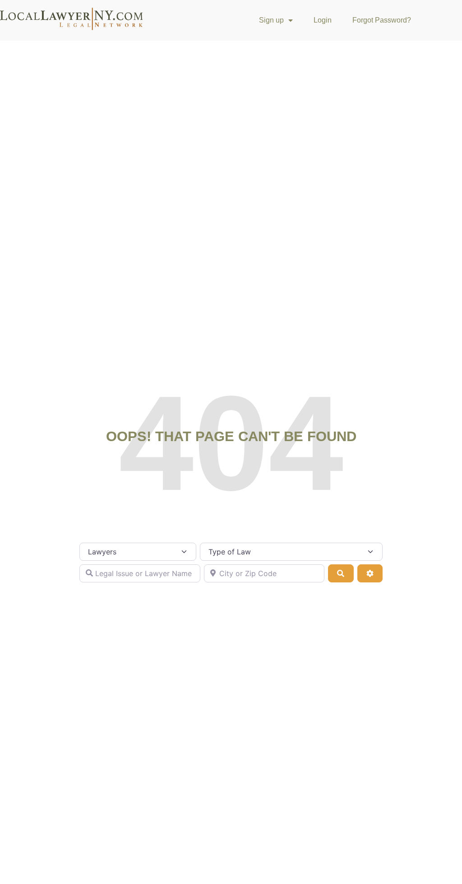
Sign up (271, 20)
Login (323, 20)
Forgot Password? (381, 20)
